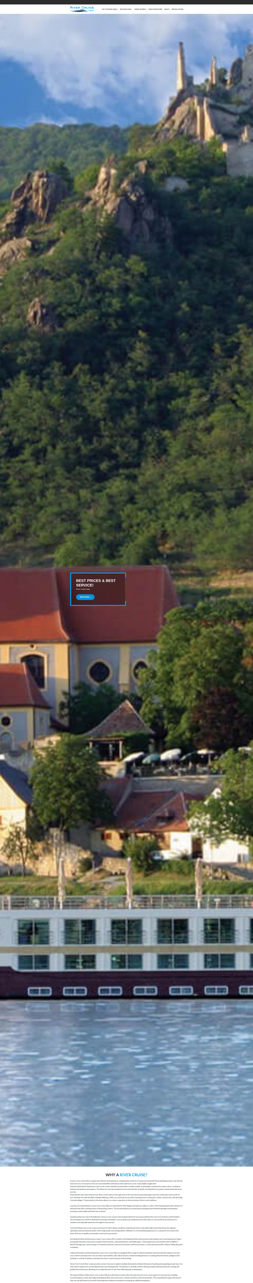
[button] (177, 9)
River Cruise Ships (155, 9)
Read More (86, 597)
